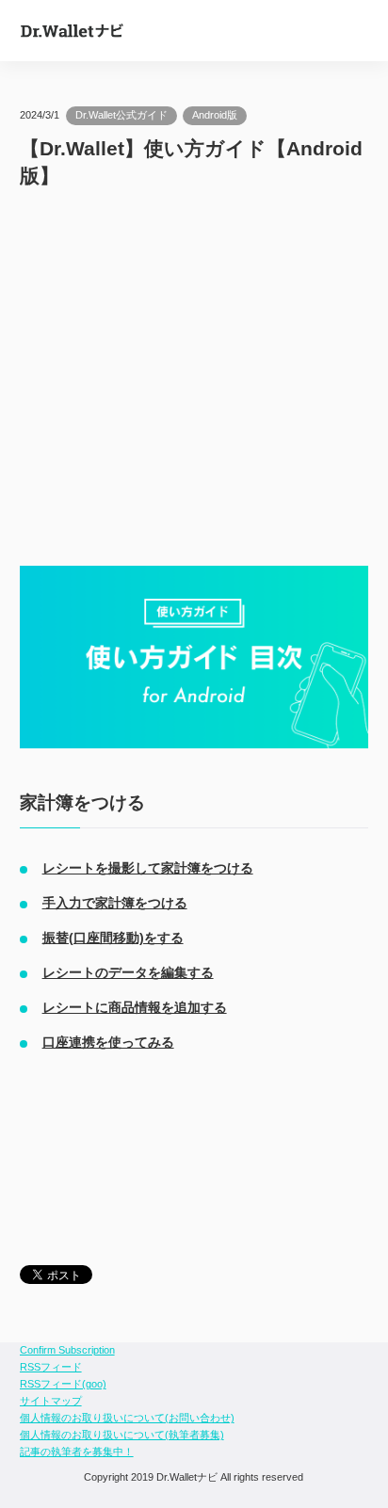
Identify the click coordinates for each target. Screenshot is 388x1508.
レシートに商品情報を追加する (134, 1007)
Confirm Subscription (67, 1350)
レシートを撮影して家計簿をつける (147, 867)
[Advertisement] (194, 377)
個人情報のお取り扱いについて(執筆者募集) (122, 1434)
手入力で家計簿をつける (114, 902)
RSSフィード (51, 1366)
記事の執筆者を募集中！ (77, 1451)
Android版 (214, 114)
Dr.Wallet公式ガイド (121, 114)
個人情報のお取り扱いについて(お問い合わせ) (127, 1417)
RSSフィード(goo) (63, 1383)
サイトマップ (51, 1400)
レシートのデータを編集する (128, 972)
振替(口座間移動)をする (113, 937)
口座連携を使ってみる (108, 1042)
